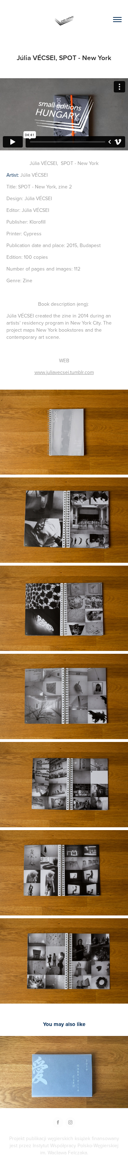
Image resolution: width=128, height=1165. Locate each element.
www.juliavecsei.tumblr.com (64, 372)
